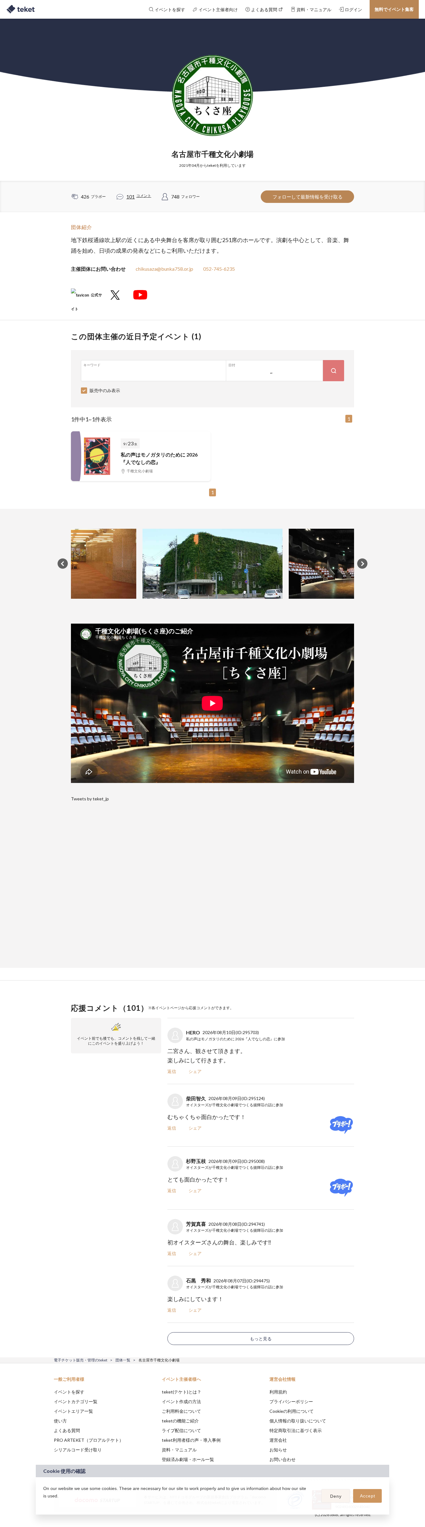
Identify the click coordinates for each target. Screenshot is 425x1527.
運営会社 (278, 1440)
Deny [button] (336, 1496)
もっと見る (261, 1338)
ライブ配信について (181, 1430)
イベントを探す (69, 1391)
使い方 (60, 1420)
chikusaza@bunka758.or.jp (164, 269)
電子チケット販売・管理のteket (80, 1360)
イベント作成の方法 (181, 1401)
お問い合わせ (282, 1459)
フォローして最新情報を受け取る (308, 196)
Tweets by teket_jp (90, 798)
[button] (44, 1504)
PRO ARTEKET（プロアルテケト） (89, 1440)
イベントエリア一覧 (73, 1411)
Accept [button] (367, 1495)
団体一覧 (122, 1360)
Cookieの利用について (291, 1411)
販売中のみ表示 (105, 390)
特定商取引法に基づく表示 (295, 1430)
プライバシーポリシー (291, 1401)
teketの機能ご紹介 (180, 1420)
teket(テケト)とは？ (181, 1391)
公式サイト (86, 297)
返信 (171, 1071)
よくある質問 (67, 1430)
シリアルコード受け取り (78, 1449)
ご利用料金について (181, 1411)
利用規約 (278, 1391)
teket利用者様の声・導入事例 (191, 1440)
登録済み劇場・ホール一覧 (188, 1459)
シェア (195, 1071)
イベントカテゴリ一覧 (75, 1401)
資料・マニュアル (179, 1449)
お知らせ (278, 1449)
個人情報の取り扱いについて (297, 1420)
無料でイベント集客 (394, 9)
